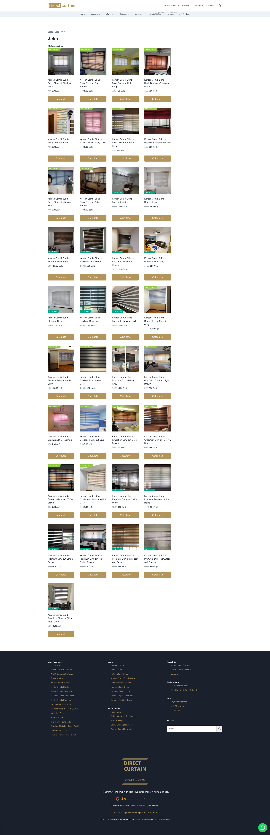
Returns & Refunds (149, 812)
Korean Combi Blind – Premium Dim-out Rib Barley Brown (91, 559)
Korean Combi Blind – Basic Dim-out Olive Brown (91, 202)
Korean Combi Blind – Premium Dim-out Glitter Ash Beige (125, 559)
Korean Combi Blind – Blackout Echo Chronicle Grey (156, 321)
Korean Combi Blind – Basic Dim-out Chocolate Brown (157, 83)
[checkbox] (184, 83)
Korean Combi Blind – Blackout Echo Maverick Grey (92, 380)
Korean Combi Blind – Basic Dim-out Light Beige (123, 83)
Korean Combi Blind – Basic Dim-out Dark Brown (91, 83)
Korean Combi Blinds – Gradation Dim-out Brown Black (157, 440)
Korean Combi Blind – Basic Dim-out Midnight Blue (60, 202)
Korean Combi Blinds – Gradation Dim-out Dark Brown (124, 440)
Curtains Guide (169, 5)
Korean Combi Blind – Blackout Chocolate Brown (123, 262)
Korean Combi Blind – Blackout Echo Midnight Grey (124, 380)
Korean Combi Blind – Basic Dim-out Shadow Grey (59, 83)
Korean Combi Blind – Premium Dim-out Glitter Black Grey (60, 618)
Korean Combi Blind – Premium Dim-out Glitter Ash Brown (157, 559)
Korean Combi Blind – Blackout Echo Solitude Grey (59, 380)
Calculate (61, 99)
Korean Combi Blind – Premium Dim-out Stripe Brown (60, 559)
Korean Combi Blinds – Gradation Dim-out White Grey (93, 499)
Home (82, 14)
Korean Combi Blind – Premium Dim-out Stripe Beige (156, 499)
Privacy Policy (132, 812)
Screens (138, 14)
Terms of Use (118, 812)
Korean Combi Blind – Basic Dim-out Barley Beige (123, 143)
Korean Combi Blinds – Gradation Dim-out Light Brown (156, 380)
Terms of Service (160, 819)
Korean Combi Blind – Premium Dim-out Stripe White (124, 499)
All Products (184, 14)
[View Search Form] (219, 5)
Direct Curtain (136, 805)
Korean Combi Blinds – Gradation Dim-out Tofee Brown (60, 499)
